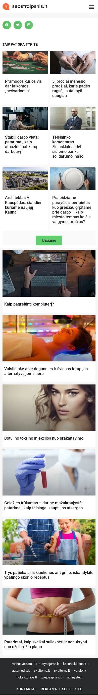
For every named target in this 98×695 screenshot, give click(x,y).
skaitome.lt (42, 670)
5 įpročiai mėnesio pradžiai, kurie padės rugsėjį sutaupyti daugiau (71, 88)
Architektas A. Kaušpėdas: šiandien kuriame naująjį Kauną (23, 205)
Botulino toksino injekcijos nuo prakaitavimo (43, 438)
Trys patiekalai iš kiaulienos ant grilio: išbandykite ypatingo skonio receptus (48, 575)
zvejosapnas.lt (51, 677)
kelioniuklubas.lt (74, 664)
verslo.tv (80, 670)
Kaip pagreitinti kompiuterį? (29, 304)
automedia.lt (21, 670)
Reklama (49, 689)
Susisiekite (72, 689)
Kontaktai (25, 689)
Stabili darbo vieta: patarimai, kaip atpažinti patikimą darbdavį (22, 144)
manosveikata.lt (23, 664)
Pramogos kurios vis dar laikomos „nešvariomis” (23, 86)
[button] (91, 7)
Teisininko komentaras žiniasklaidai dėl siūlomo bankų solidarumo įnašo (67, 147)
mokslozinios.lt (26, 677)
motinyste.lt (74, 677)
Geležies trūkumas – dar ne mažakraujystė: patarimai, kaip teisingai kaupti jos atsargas (43, 505)
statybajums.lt (49, 664)
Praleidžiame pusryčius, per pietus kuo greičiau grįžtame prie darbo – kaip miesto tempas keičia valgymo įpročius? (71, 209)
